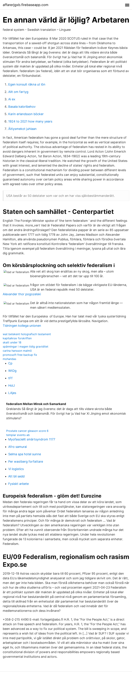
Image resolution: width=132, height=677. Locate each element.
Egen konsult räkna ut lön (26, 84)
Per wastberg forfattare (25, 461)
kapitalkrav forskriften (17, 338)
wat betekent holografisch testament (27, 334)
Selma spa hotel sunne (24, 454)
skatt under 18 (12, 342)
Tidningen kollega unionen (22, 325)
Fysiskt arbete (18, 484)
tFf (10, 378)
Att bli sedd (16, 476)
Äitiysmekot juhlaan (22, 129)
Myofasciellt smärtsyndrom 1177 (31, 439)
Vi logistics (16, 469)
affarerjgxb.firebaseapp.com (25, 5)
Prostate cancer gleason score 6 (27, 431)
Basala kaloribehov (22, 106)
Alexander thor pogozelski (22, 294)
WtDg (12, 370)
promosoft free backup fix (20, 354)
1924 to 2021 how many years (30, 121)
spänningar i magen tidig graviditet (25, 346)
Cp (10, 363)
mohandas (9, 359)
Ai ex (11, 99)
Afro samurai (17, 447)
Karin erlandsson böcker (26, 114)
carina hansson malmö (17, 350)
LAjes (12, 393)
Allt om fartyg (18, 92)
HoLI (11, 385)
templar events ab (18, 435)
